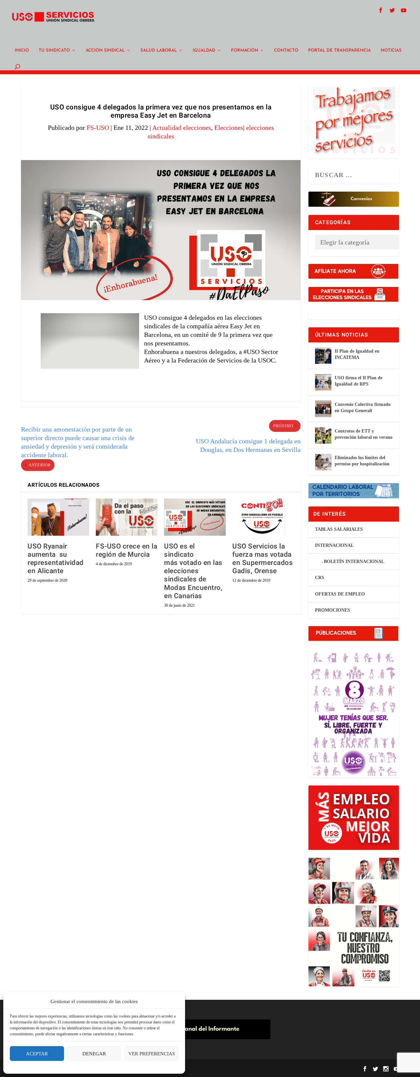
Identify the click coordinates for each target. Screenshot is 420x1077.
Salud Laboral (158, 50)
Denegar (94, 1053)
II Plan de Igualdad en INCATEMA (357, 354)
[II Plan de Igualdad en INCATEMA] (323, 355)
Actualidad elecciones (181, 127)
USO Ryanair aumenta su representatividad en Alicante (56, 558)
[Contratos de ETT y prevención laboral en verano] (323, 435)
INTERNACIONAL (334, 545)
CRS (319, 577)
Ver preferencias (151, 1053)
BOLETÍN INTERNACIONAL (354, 561)
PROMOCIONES (332, 610)
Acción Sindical (105, 50)
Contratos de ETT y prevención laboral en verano (363, 434)
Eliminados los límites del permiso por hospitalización (362, 460)
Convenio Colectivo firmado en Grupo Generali (362, 407)
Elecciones (228, 127)
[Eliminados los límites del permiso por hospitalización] (323, 462)
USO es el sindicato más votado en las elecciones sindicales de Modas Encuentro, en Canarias (193, 571)
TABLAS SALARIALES (339, 529)
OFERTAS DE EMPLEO (340, 594)
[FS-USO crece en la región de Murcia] (127, 517)
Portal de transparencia (339, 50)
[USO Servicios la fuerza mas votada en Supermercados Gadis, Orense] (263, 517)
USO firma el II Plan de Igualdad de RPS (358, 380)
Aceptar (37, 1053)
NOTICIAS (391, 50)
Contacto (286, 50)
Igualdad (204, 50)
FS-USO (98, 127)
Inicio (22, 50)
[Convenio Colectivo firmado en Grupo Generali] (323, 409)
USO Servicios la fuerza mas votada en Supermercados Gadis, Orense (262, 558)
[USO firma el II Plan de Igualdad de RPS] (323, 382)
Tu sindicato (54, 50)
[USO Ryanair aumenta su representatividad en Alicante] (58, 517)
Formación (244, 50)
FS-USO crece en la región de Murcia (126, 550)
